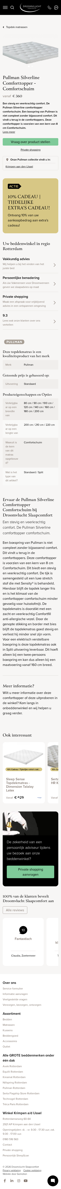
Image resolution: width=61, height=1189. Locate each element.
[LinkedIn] (12, 1181)
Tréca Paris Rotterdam (15, 1104)
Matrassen (9, 1025)
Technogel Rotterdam (15, 1099)
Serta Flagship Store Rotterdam (21, 1093)
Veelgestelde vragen (15, 999)
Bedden (7, 1019)
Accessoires (10, 1041)
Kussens (8, 1030)
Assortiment (12, 1013)
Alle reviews (15, 910)
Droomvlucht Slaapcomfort (30, 7)
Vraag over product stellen (30, 141)
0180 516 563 (10, 1139)
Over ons (9, 982)
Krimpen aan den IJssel (19, 166)
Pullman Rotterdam (14, 1088)
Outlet (6, 1047)
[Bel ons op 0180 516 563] (49, 7)
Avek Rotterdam (12, 1066)
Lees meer (9, 132)
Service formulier (13, 988)
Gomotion (22, 1174)
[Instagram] (19, 1181)
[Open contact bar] (52, 1180)
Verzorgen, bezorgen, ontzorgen (22, 1005)
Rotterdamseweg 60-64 (17, 1119)
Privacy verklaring (12, 1170)
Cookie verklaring (32, 1170)
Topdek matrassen (16, 27)
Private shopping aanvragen (30, 872)
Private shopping (30, 150)
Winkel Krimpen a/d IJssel (22, 1113)
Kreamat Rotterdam (14, 1077)
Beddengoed (10, 1036)
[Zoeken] (12, 7)
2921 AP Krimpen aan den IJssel (21, 1124)
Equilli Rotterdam (13, 1072)
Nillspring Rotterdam (15, 1082)
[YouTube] (26, 1181)
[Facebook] (5, 1181)
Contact (7, 1145)
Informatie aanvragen (15, 994)
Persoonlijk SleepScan (16, 1155)
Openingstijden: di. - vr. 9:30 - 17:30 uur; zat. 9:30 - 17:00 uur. (29, 1132)
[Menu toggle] (5, 7)
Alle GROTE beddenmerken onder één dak (28, 1058)
